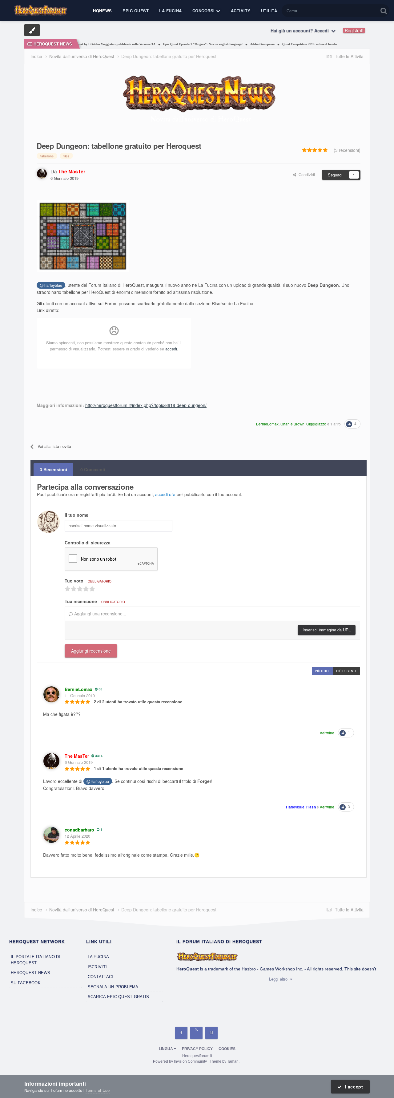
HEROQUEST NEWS (30, 972)
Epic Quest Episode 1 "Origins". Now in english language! (189, 44)
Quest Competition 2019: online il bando (296, 44)
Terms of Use (98, 1090)
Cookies (227, 1049)
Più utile (322, 671)
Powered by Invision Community (180, 1061)
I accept (352, 1087)
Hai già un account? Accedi (301, 30)
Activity (241, 11)
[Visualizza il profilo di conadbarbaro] (51, 835)
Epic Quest (136, 11)
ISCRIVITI (97, 967)
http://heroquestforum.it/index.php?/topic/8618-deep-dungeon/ (146, 405)
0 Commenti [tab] (92, 469)
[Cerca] (383, 10)
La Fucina (170, 11)
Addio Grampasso (249, 44)
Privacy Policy (197, 1049)
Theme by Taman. (224, 1061)
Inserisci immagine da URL (327, 630)
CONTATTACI (100, 976)
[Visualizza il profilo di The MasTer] (42, 173)
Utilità (269, 11)
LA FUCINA (98, 956)
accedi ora (165, 494)
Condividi (305, 174)
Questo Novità (358, 10)
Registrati (354, 30)
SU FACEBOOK (26, 983)
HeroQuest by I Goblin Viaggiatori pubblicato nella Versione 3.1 (98, 44)
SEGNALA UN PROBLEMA (113, 987)
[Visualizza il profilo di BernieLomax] (51, 694)
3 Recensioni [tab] (53, 469)
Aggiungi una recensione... (99, 613)
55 (100, 689)
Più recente (346, 671)
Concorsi (204, 11)
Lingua (166, 1049)
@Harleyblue (51, 285)
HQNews (102, 11)
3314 (98, 755)
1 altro (335, 423)
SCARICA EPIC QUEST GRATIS (118, 996)
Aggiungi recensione (91, 651)
